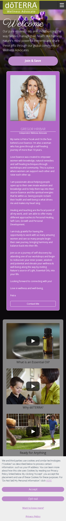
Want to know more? (33, 508)
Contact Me (33, 303)
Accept (33, 489)
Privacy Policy (33, 516)
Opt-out (33, 498)
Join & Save (33, 61)
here (49, 480)
